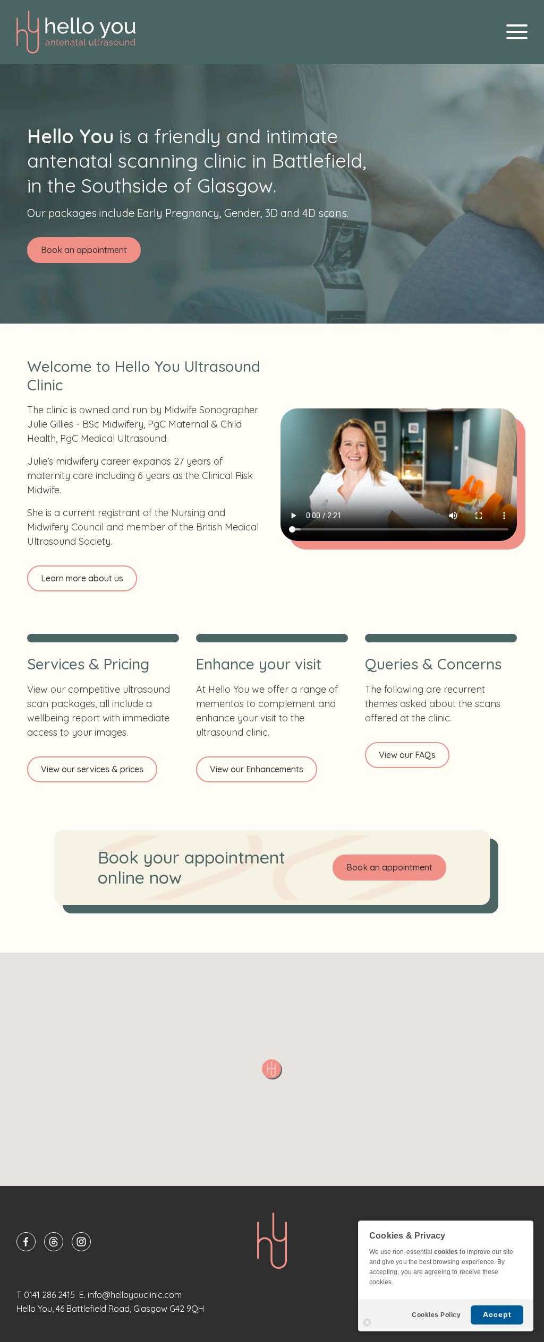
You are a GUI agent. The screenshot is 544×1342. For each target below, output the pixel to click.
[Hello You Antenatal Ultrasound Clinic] (272, 1241)
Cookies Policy (436, 1315)
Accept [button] (497, 1314)
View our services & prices (92, 769)
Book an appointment (84, 250)
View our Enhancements (256, 769)
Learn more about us (82, 578)
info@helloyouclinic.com (135, 1294)
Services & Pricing (88, 664)
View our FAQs (407, 755)
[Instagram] (81, 1241)
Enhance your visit (258, 664)
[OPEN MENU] (517, 31)
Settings (367, 1322)
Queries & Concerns (433, 664)
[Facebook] (26, 1241)
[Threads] (53, 1241)
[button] (272, 1069)
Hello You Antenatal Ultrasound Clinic (75, 32)
